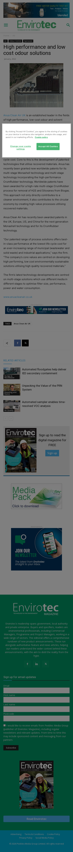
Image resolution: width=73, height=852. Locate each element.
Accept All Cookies (48, 146)
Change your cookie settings (20, 147)
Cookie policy (41, 137)
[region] (36, 140)
